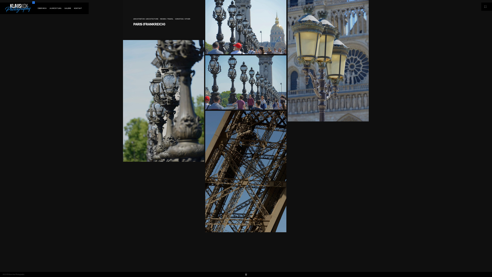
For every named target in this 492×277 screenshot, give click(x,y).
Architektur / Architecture (145, 19)
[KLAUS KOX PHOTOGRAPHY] (18, 8)
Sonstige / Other (182, 19)
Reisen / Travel (166, 19)
